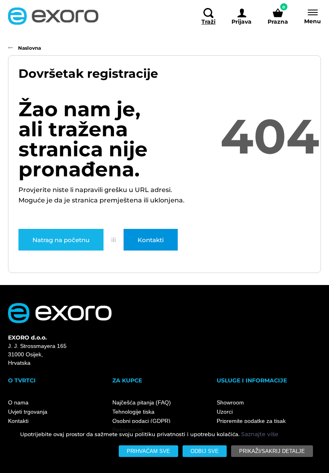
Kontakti (151, 240)
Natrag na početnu (60, 240)
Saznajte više (259, 434)
